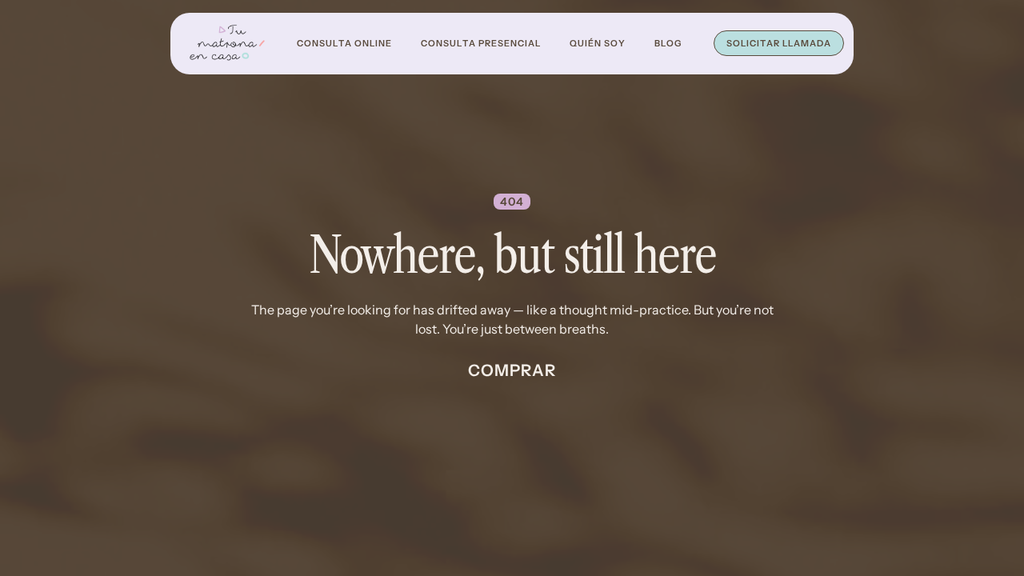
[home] (227, 43)
